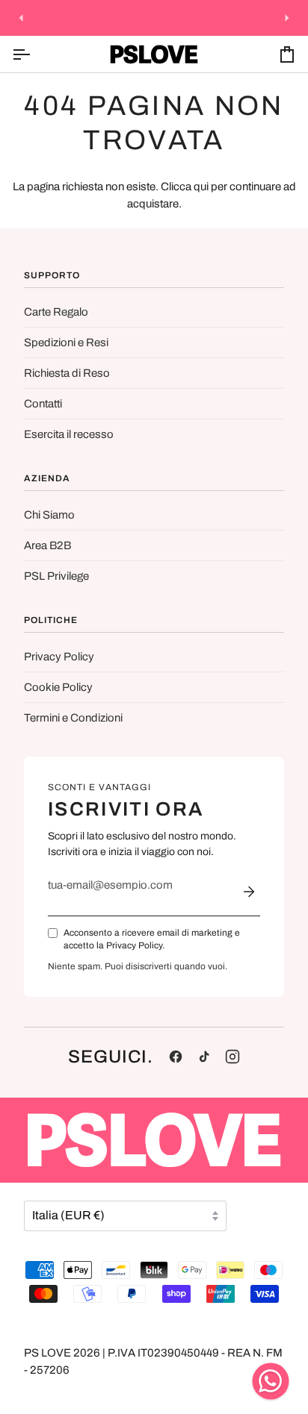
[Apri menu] (34, 54)
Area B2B (47, 545)
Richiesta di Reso (67, 373)
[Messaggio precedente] (20, 17)
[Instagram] (232, 1056)
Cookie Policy (58, 687)
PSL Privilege (56, 576)
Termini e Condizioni (73, 718)
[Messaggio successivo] (287, 17)
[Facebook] (175, 1056)
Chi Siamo (49, 515)
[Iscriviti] (249, 891)
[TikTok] (204, 1056)
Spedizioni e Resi (66, 342)
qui (201, 187)
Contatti (43, 404)
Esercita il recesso (69, 434)
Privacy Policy (59, 657)
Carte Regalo (56, 312)
